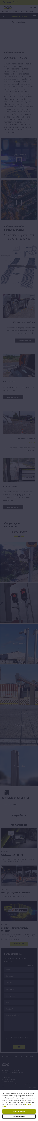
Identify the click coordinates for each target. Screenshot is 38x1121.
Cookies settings (19, 1116)
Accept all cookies (19, 1111)
